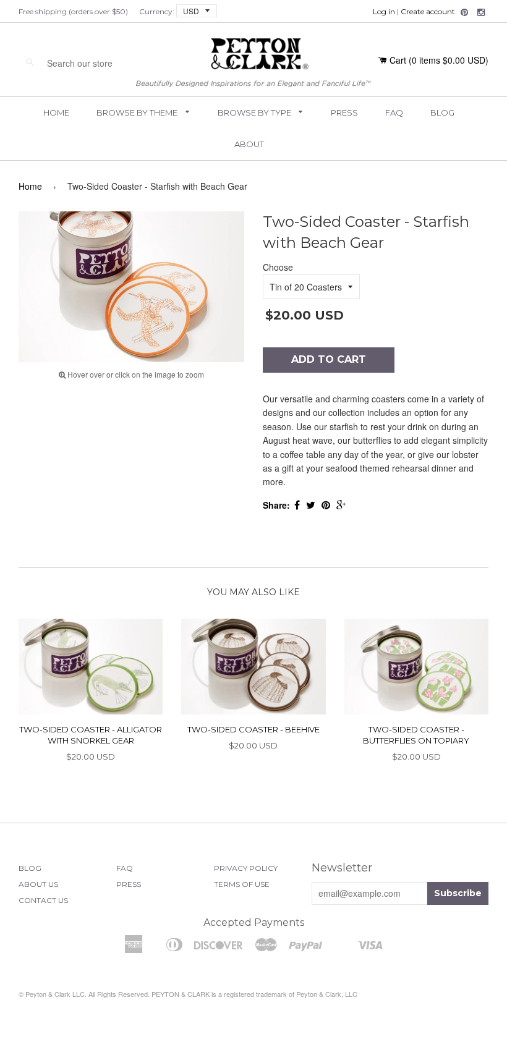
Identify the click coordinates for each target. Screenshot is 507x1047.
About (249, 144)
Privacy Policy (246, 868)
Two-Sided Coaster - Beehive (253, 729)
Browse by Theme (137, 112)
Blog (442, 112)
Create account (428, 11)
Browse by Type (255, 112)
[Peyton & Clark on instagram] (481, 12)
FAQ (394, 112)
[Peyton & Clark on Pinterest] (464, 12)
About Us (38, 884)
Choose (278, 267)
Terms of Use (242, 884)
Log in (384, 11)
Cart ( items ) (439, 60)
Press (344, 112)
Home (56, 112)
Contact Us (43, 900)
